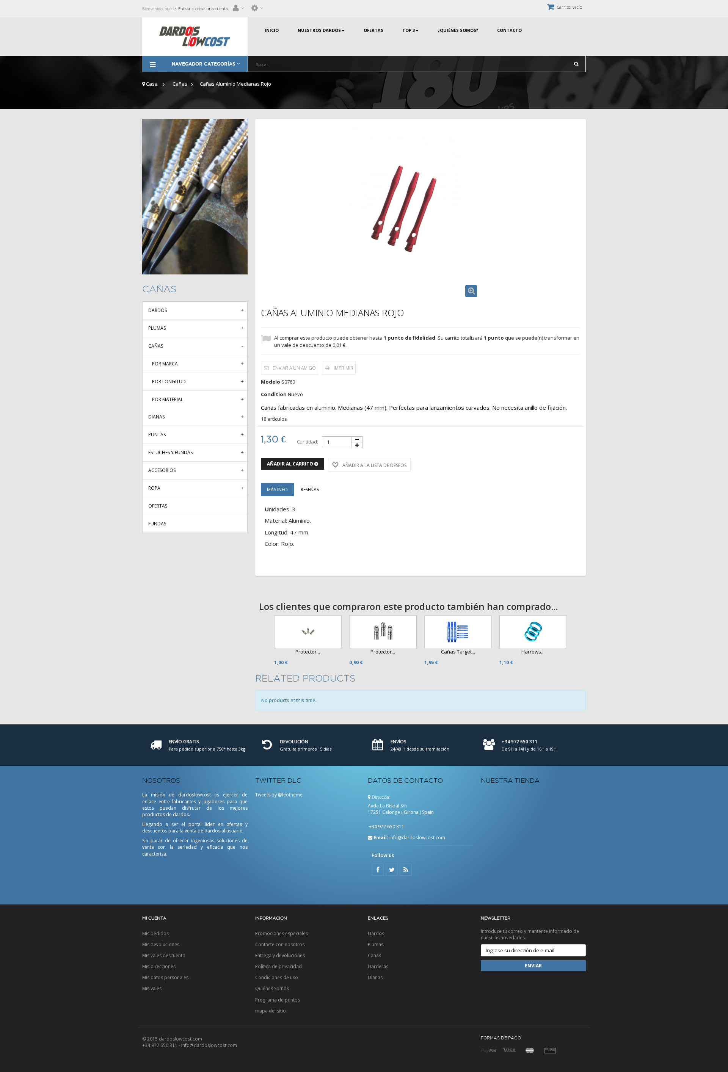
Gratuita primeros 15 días (305, 749)
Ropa (154, 488)
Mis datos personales (165, 977)
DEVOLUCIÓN (294, 741)
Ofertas (157, 506)
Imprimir (343, 368)
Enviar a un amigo (294, 368)
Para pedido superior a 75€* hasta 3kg (207, 749)
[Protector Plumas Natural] (308, 631)
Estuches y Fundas (170, 452)
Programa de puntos (277, 1000)
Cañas (180, 83)
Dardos (157, 310)
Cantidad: (307, 441)
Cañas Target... (458, 651)
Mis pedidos (155, 933)
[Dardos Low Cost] (195, 36)
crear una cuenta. (212, 8)
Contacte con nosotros (279, 944)
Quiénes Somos (272, 988)
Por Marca (165, 363)
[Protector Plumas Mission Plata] (383, 631)
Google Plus (406, 870)
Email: (380, 837)
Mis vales (152, 988)
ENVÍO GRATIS (184, 741)
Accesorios (162, 470)
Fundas (157, 523)
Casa (151, 83)
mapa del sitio (270, 1011)
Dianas (156, 417)
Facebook (378, 870)
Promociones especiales (281, 933)
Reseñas (310, 489)
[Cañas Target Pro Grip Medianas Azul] (458, 631)
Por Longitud (169, 381)
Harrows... (532, 651)
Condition (274, 394)
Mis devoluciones (160, 944)
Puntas (157, 434)
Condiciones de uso (276, 977)
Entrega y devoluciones (280, 955)
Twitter (392, 870)
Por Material (167, 399)
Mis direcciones (159, 966)
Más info (277, 489)
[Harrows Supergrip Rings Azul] (533, 631)
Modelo (270, 381)
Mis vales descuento (163, 955)
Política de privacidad (278, 966)
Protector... (307, 651)
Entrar (184, 8)
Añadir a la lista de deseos (373, 465)
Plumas (157, 328)
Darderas (378, 966)
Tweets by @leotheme (279, 794)
